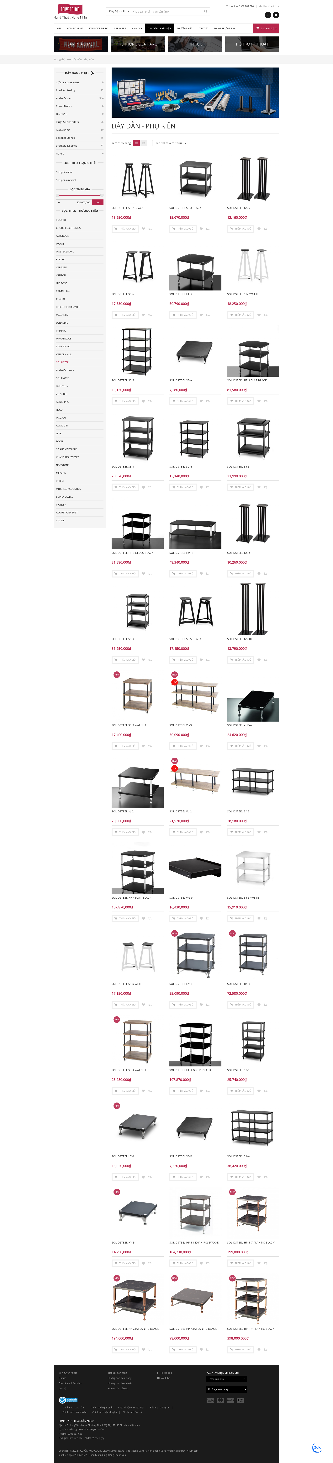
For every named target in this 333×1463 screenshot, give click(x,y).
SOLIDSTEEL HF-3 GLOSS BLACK (132, 553)
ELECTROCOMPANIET (68, 307)
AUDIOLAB (62, 425)
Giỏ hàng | (268, 28)
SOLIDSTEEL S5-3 (238, 466)
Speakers (120, 28)
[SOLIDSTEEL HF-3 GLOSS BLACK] (138, 523)
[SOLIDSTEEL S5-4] (138, 609)
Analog (137, 28)
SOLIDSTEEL (63, 362)
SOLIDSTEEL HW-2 (181, 553)
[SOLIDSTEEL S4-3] (253, 782)
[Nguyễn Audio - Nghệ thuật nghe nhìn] (70, 11)
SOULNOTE (62, 378)
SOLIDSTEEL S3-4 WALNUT (129, 1070)
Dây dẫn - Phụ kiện (159, 28)
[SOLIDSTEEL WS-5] (195, 868)
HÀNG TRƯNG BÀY (224, 28)
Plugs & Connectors (79, 122)
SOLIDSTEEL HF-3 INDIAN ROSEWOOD (194, 1242)
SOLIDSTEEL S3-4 (123, 466)
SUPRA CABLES (64, 496)
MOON (60, 243)
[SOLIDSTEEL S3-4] (138, 437)
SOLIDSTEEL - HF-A (239, 725)
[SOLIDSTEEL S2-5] (138, 351)
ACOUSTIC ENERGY (67, 512)
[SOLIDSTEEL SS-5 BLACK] (195, 609)
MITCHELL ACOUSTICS (68, 488)
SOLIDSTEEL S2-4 (180, 466)
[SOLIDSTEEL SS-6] (138, 264)
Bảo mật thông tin (160, 1407)
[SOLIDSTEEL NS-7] (253, 178)
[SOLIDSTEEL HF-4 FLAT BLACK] (138, 868)
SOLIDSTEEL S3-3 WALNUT (129, 725)
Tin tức (62, 1378)
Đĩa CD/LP (79, 114)
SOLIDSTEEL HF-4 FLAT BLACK (131, 897)
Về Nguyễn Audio (68, 1372)
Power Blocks (79, 106)
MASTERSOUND (65, 251)
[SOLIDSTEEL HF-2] (195, 264)
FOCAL (59, 441)
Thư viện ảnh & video (70, 1383)
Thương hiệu (185, 28)
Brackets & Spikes (79, 145)
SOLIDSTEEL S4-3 (238, 811)
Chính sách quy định (102, 1407)
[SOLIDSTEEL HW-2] (195, 523)
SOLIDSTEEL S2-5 (123, 380)
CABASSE (61, 267)
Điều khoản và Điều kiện (131, 1407)
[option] (195, 93)
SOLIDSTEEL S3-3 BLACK (185, 208)
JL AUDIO (61, 220)
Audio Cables (79, 98)
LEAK (59, 433)
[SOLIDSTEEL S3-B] (195, 1127)
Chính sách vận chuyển (104, 1412)
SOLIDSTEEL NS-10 (239, 639)
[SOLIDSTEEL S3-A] (195, 351)
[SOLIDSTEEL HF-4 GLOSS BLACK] (195, 1040)
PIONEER (61, 504)
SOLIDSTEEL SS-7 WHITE (243, 294)
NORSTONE (62, 465)
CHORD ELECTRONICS (68, 228)
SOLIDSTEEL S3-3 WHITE (243, 897)
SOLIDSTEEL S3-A (180, 380)
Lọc (98, 202)
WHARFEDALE (63, 338)
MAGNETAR (62, 315)
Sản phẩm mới (64, 172)
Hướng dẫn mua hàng (119, 1378)
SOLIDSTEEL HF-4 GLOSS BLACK (190, 1070)
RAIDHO (60, 259)
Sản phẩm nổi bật (66, 180)
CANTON (61, 275)
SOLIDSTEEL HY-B (123, 1242)
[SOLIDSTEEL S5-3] (253, 437)
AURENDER (62, 235)
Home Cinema (75, 28)
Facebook (166, 1372)
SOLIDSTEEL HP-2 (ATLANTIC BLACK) (136, 1328)
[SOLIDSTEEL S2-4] (195, 437)
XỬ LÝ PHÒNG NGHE (79, 82)
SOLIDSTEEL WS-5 (181, 897)
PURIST (60, 481)
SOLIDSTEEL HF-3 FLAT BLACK (247, 380)
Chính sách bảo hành (73, 1407)
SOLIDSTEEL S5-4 (123, 639)
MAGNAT (61, 417)
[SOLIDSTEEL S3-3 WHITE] (253, 868)
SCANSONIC (63, 346)
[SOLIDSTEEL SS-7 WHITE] (253, 264)
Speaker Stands (79, 137)
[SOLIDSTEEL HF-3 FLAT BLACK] (253, 351)
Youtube (165, 1378)
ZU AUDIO (61, 394)
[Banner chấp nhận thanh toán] (226, 1400)
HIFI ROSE (61, 283)
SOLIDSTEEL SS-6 (123, 294)
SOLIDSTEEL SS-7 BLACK (127, 208)
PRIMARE (61, 330)
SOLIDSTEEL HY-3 (180, 984)
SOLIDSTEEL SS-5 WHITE (127, 984)
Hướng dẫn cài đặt (118, 1388)
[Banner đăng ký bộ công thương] (68, 1399)
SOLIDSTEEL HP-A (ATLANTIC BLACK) (193, 1328)
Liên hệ (62, 1388)
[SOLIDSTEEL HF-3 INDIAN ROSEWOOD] (195, 1213)
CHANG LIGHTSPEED (67, 457)
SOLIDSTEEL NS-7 (238, 208)
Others (79, 153)
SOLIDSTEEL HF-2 (180, 294)
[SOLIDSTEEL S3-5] (253, 1040)
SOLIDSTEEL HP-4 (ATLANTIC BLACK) (251, 1328)
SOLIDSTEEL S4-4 (238, 1156)
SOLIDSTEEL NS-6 (238, 553)
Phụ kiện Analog (79, 90)
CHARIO (60, 299)
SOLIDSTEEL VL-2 (180, 811)
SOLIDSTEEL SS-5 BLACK (185, 639)
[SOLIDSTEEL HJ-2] (138, 782)
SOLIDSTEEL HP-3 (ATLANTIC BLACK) (251, 1242)
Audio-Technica (65, 370)
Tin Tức (203, 28)
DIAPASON (62, 386)
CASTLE (60, 520)
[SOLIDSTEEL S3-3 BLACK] (195, 178)
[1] (206, 11)
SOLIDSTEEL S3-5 (238, 1070)
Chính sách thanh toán (74, 1412)
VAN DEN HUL (63, 354)
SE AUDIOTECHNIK (66, 449)
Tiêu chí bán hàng (117, 1372)
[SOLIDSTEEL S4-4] (253, 1127)
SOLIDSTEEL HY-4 (238, 984)
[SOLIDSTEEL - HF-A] (253, 695)
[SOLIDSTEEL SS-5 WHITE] (138, 954)
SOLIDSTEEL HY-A (123, 1156)
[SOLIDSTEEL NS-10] (253, 609)
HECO (59, 409)
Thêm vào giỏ (127, 228)
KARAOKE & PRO (98, 28)
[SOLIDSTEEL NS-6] (253, 523)
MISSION (61, 473)
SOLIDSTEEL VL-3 (180, 725)
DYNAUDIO (62, 322)
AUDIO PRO (62, 402)
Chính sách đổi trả (132, 1412)
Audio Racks (79, 130)
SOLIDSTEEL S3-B (180, 1156)
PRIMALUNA (63, 291)
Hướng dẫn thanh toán (120, 1383)
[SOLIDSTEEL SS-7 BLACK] (138, 178)
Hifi (59, 28)
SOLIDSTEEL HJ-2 (123, 811)
